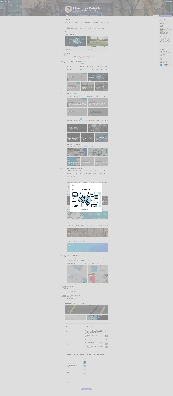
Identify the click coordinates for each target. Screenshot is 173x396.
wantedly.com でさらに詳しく (86, 209)
